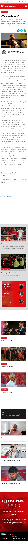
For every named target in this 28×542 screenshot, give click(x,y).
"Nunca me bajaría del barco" (11, 483)
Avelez (3, 244)
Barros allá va (7, 295)
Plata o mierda (7, 302)
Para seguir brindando (8, 273)
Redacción (7, 511)
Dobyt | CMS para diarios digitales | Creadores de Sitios (16, 539)
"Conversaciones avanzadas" (11, 460)
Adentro (4, 438)
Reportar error (19, 511)
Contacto (14, 514)
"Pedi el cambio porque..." (11, 415)
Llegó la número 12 (7, 367)
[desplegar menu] (26, 6)
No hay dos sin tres (7, 341)
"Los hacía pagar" (7, 392)
